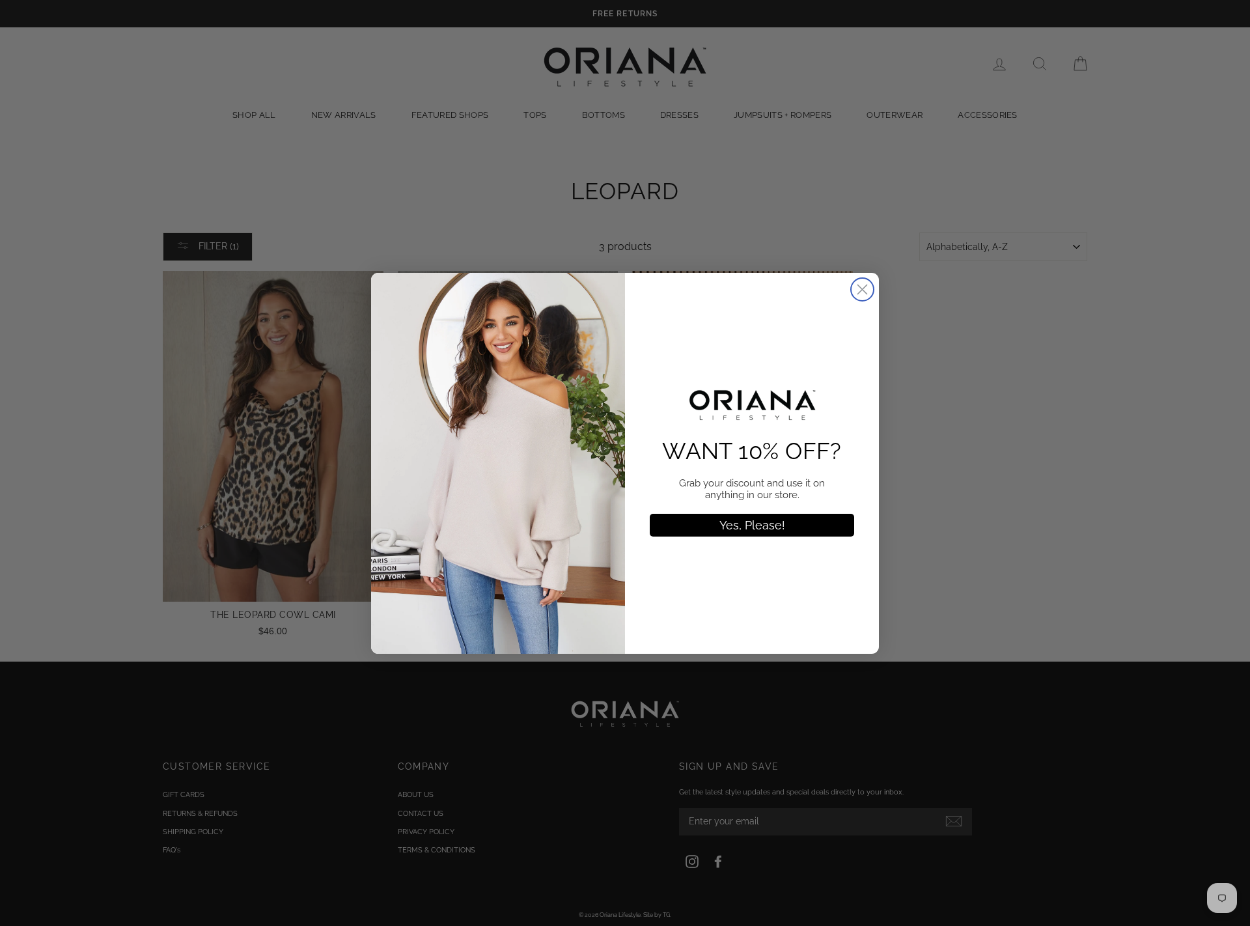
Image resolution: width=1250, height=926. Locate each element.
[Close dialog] (862, 289)
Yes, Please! (752, 525)
